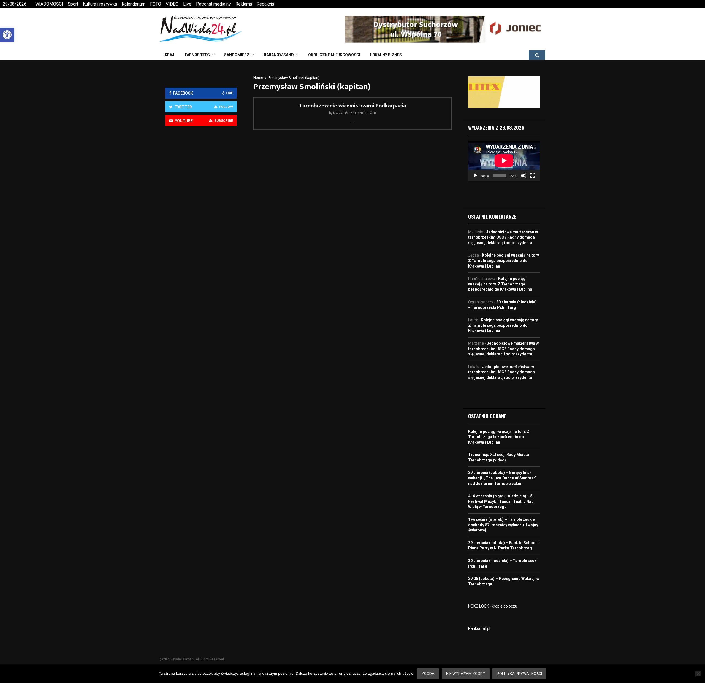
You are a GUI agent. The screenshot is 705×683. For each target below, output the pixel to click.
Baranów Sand (279, 55)
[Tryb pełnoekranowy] (532, 175)
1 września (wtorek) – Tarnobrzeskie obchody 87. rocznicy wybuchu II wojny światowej (503, 524)
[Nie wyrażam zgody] (698, 673)
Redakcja (265, 4)
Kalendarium (133, 4)
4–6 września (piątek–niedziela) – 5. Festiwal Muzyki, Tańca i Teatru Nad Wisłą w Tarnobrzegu (501, 501)
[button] (7, 35)
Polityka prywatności (519, 673)
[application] (504, 161)
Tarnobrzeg (197, 55)
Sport (73, 4)
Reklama (243, 4)
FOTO (155, 4)
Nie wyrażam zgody (465, 673)
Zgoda (428, 673)
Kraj (169, 55)
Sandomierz (237, 55)
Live (187, 4)
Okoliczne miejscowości (334, 55)
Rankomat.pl (479, 628)
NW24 (337, 113)
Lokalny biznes (386, 55)
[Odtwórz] (475, 175)
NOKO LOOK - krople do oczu (492, 606)
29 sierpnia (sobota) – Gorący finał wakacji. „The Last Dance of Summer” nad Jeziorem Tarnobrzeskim (502, 477)
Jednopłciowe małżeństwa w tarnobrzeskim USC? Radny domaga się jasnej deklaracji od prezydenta (503, 237)
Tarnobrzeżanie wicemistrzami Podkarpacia (352, 105)
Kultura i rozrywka (100, 4)
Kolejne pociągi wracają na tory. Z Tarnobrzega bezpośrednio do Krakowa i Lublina (504, 260)
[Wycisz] (524, 175)
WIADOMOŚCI (49, 4)
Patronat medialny (213, 4)
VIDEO (172, 4)
